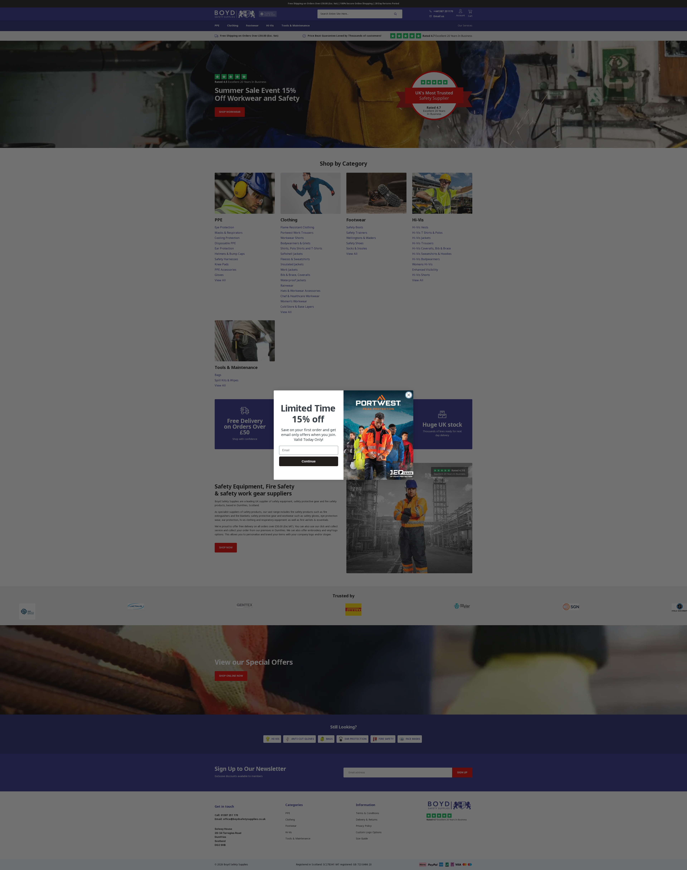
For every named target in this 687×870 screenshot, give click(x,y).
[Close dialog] (409, 395)
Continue (309, 461)
